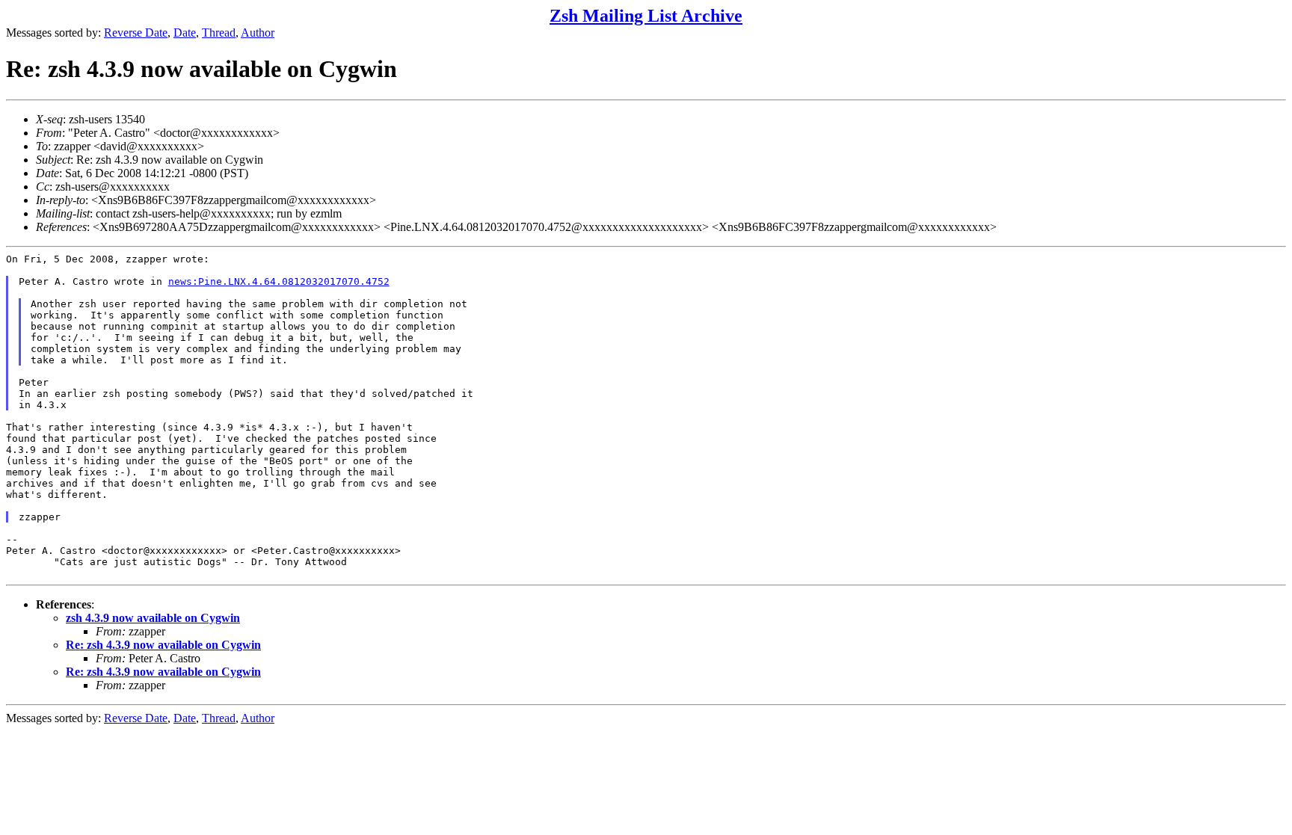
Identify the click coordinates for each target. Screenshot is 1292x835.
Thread (219, 32)
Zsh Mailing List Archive (646, 15)
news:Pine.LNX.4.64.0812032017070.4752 (279, 281)
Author (257, 32)
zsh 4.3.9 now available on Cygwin (153, 617)
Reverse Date (135, 32)
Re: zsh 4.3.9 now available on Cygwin (163, 644)
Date (184, 32)
